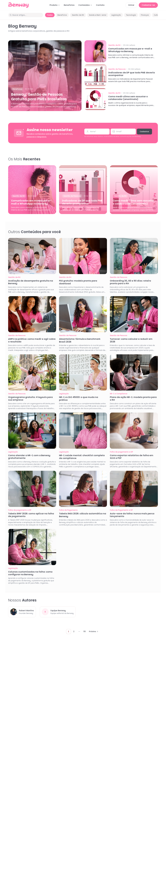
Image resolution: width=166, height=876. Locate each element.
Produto (53, 5)
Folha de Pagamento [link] (68, 510)
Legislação (116, 15)
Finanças (145, 15)
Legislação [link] (64, 393)
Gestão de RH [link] (114, 45)
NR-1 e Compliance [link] (118, 393)
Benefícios (69, 5)
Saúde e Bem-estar (97, 15)
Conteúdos (84, 5)
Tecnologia (131, 15)
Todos (50, 15)
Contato (100, 5)
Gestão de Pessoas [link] (117, 69)
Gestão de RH (78, 15)
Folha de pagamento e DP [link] (121, 452)
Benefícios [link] (17, 89)
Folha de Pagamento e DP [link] (121, 510)
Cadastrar (144, 131)
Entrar (131, 5)
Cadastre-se (148, 5)
